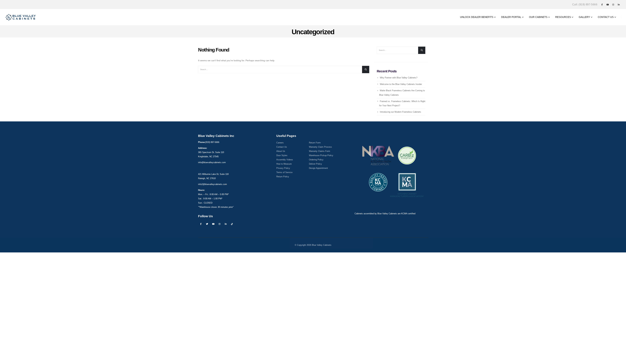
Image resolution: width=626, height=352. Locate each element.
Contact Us (281, 147)
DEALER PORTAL (511, 17)
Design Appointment (318, 168)
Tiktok (231, 223)
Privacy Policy (283, 168)
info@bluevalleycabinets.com (212, 162)
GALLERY (584, 17)
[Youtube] (607, 4)
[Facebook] (602, 4)
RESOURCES (563, 17)
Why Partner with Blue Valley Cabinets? (398, 77)
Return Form (315, 143)
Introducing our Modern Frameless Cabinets (400, 112)
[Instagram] (613, 4)
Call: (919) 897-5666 (584, 4)
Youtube (213, 223)
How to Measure (284, 164)
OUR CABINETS (538, 17)
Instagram (219, 223)
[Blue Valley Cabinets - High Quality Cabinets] (21, 17)
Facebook (200, 223)
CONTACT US (606, 17)
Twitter (207, 223)
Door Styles (281, 155)
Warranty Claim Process (320, 147)
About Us (280, 151)
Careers (280, 143)
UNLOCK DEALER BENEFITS (476, 17)
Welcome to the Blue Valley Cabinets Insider (401, 84)
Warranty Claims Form (319, 151)
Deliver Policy (315, 164)
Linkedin (225, 223)
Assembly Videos (284, 160)
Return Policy (282, 177)
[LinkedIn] (618, 4)
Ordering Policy (316, 160)
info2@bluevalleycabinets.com (212, 184)
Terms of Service (284, 172)
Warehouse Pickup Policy (321, 155)
